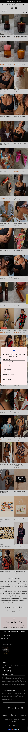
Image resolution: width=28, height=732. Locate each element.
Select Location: (6, 359)
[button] (24, 349)
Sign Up (4, 631)
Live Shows (15, 631)
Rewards (10, 631)
